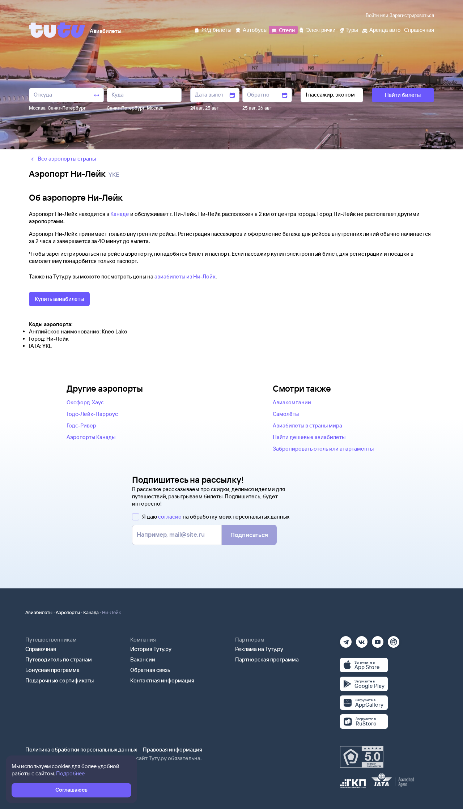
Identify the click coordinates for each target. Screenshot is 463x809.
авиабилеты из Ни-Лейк (185, 276)
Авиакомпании (292, 402)
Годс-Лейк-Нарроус (92, 413)
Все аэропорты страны (67, 158)
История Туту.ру (150, 649)
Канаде (119, 213)
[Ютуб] (377, 639)
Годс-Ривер (81, 425)
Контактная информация (162, 680)
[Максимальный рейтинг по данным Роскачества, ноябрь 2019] (361, 757)
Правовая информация (172, 749)
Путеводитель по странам (58, 659)
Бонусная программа (52, 670)
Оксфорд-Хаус (85, 402)
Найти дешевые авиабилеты (309, 437)
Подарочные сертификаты (59, 680)
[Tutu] (57, 30)
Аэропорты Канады (91, 437)
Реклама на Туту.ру (259, 649)
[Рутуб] (393, 639)
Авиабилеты (38, 612)
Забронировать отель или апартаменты (323, 448)
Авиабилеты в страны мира (307, 425)
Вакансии (142, 659)
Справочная (40, 649)
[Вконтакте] (362, 639)
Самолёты (286, 413)
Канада (91, 612)
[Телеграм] (346, 639)
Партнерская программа (267, 659)
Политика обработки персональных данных (81, 749)
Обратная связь (150, 670)
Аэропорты (68, 612)
